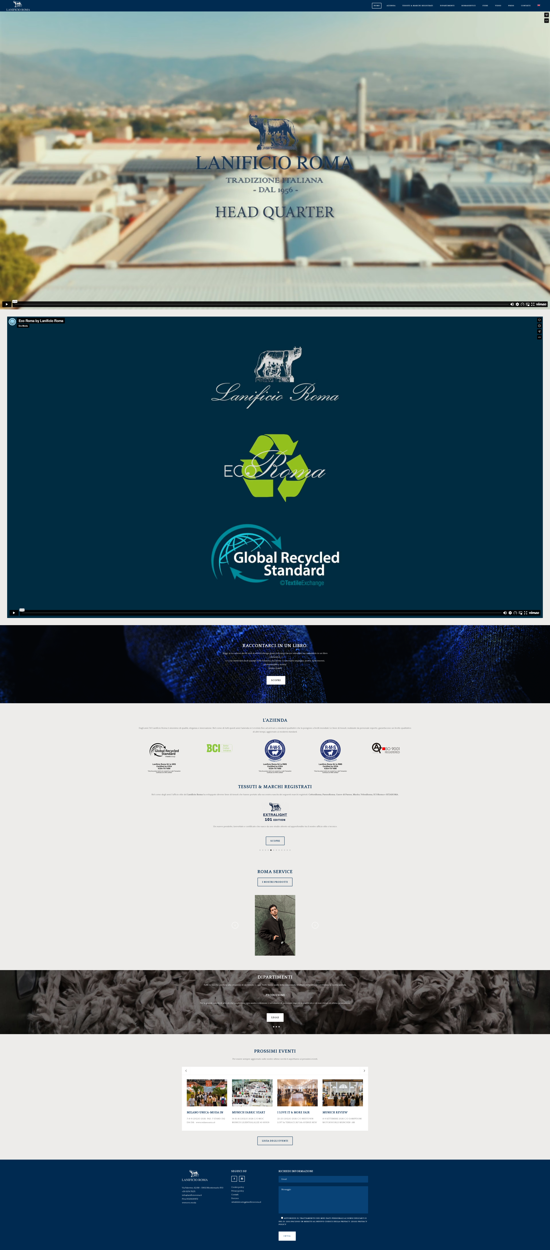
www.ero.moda (189, 1203)
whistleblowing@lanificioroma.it (246, 1202)
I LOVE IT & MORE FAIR (293, 1112)
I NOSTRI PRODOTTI (275, 882)
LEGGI (275, 1017)
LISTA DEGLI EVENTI (275, 1141)
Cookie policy (237, 1187)
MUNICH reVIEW (335, 1112)
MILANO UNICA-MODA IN (205, 1112)
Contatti (234, 1195)
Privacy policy (237, 1191)
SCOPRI (276, 680)
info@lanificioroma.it (192, 1195)
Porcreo (235, 1198)
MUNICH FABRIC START (248, 1112)
